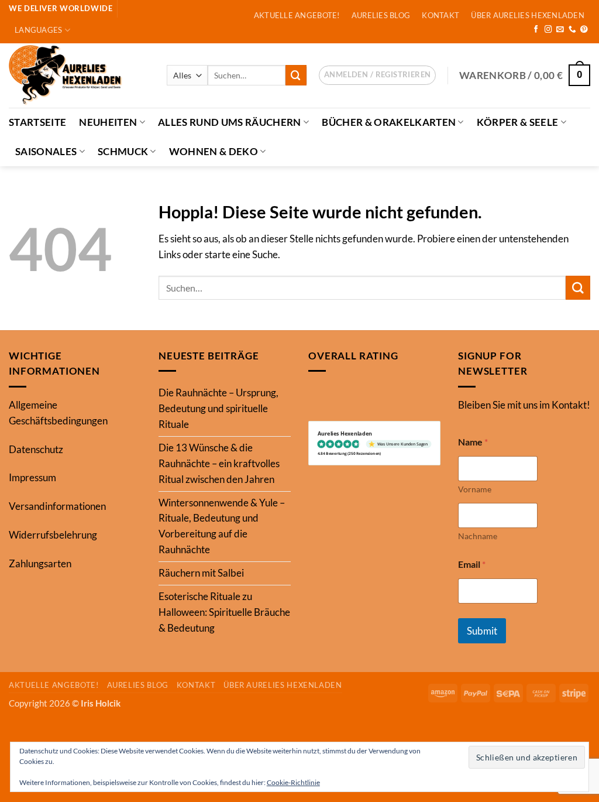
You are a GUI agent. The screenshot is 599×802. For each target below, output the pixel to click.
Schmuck (123, 151)
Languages (38, 30)
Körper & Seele (518, 122)
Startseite (37, 122)
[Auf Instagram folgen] (548, 30)
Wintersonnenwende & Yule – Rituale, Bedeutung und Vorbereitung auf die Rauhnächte (222, 526)
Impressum (32, 477)
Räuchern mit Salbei (201, 573)
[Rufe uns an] (572, 30)
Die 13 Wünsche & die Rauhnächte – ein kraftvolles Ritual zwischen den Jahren (219, 463)
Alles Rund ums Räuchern (229, 122)
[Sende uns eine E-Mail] (560, 30)
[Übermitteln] (296, 75)
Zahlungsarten (40, 563)
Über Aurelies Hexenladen (527, 15)
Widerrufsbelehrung (53, 535)
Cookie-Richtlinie (293, 782)
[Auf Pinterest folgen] (584, 30)
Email (472, 564)
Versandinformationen (57, 506)
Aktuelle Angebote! (297, 15)
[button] (377, 75)
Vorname (474, 489)
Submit (482, 631)
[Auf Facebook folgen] (536, 30)
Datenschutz (36, 449)
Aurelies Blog (381, 15)
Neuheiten (108, 122)
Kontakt (440, 15)
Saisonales (46, 151)
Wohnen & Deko (213, 151)
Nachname (477, 536)
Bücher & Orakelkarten (389, 122)
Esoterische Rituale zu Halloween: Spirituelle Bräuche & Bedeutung (224, 612)
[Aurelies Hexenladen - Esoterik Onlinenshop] (79, 75)
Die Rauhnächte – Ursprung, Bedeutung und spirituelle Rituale (218, 408)
